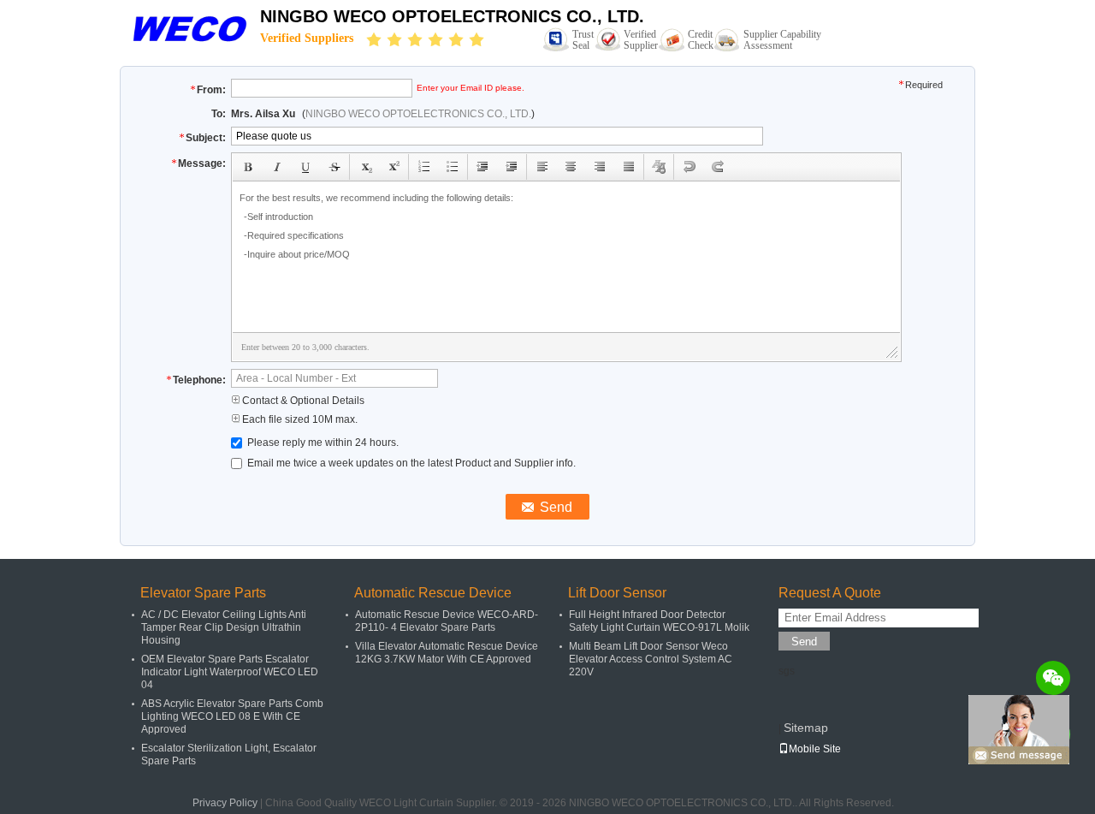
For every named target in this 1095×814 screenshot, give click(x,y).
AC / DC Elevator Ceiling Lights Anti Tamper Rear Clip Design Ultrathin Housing (223, 627)
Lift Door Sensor (617, 592)
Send (804, 641)
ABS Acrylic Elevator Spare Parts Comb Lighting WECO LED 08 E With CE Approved (232, 716)
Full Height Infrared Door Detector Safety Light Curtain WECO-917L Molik (659, 621)
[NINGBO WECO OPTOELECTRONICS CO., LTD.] (190, 27)
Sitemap (806, 727)
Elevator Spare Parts (203, 592)
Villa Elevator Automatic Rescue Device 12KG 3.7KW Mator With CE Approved (446, 652)
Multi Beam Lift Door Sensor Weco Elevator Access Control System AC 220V (650, 659)
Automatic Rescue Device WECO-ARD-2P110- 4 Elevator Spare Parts (446, 621)
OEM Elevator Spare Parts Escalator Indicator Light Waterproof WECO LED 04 (229, 672)
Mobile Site (815, 749)
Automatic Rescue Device (433, 592)
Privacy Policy (224, 803)
